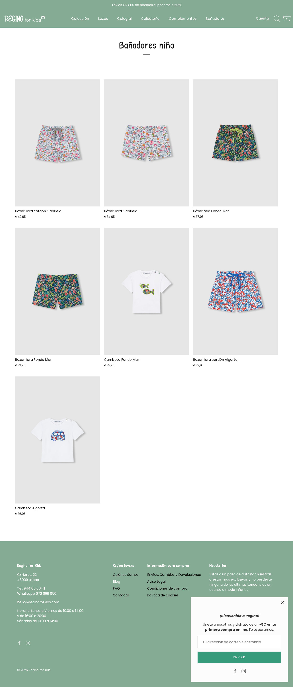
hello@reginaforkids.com (38, 602)
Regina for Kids (39, 670)
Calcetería (150, 18)
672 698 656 (46, 593)
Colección (80, 18)
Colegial (124, 18)
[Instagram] (244, 670)
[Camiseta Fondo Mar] (146, 291)
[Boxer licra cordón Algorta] (235, 291)
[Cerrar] (282, 602)
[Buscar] (276, 18)
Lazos (103, 18)
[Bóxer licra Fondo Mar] (57, 291)
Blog (116, 581)
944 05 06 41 (34, 588)
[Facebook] (235, 670)
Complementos (182, 18)
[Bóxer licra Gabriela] (146, 142)
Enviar (239, 657)
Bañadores (215, 18)
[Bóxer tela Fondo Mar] (235, 142)
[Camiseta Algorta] (57, 439)
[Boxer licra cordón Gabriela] (57, 142)
